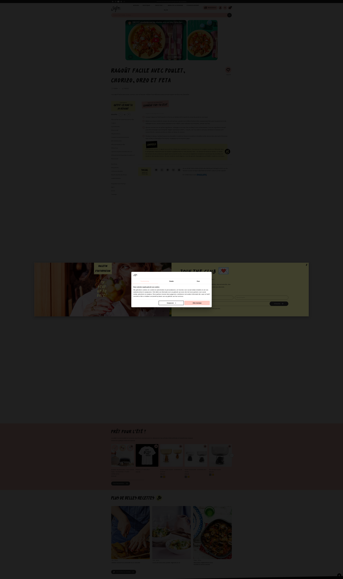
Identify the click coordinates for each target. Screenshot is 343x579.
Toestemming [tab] (144, 281)
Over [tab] (198, 281)
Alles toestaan (197, 303)
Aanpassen (170, 303)
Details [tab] (171, 281)
